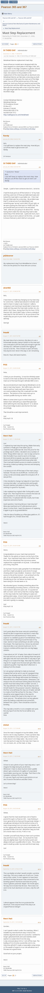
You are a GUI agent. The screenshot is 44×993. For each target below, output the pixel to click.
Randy (6, 135)
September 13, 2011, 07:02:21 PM (12, 869)
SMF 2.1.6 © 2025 (17, 990)
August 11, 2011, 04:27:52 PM (11, 336)
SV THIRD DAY (9, 50)
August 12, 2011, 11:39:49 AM (11, 439)
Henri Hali (7, 435)
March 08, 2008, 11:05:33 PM (11, 259)
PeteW (6, 332)
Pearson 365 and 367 (14, 7)
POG (5, 364)
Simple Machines (27, 990)
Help (18, 988)
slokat (6, 725)
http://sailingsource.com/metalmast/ (16, 115)
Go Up (4, 975)
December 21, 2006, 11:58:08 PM (12, 54)
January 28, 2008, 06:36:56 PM (11, 167)
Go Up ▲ (24, 988)
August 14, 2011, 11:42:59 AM (11, 756)
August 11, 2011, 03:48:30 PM (11, 291)
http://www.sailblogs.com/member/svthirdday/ (20, 129)
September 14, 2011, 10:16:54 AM (12, 922)
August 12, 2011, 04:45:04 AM (11, 368)
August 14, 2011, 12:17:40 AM (11, 728)
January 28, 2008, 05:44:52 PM (11, 139)
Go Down (5, 44)
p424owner (8, 255)
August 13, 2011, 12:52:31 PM (11, 627)
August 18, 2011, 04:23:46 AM (11, 808)
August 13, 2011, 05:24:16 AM (11, 545)
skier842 (7, 288)
